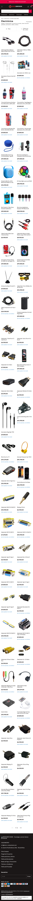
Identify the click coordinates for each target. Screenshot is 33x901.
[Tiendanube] (7, 894)
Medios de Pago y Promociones (8, 861)
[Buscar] (30, 11)
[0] (31, 6)
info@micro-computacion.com (9, 845)
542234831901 (5, 842)
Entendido (19, 898)
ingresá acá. (26, 891)
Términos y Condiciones (7, 864)
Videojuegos (19, 14)
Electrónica (11, 14)
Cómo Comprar (5, 851)
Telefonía (26, 14)
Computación (4, 14)
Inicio (2, 18)
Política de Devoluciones (7, 859)
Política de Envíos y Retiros (8, 856)
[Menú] (2, 6)
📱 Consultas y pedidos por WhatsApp (16, 1)
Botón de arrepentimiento (7, 892)
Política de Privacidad (6, 866)
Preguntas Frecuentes (6, 854)
